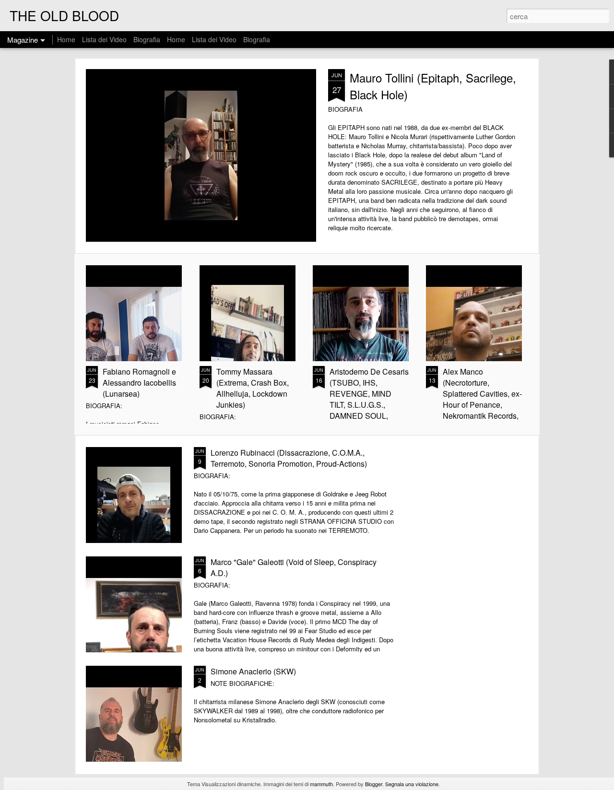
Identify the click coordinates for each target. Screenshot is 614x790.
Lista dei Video (105, 39)
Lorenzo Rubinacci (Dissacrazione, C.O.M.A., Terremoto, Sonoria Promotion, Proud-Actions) (289, 458)
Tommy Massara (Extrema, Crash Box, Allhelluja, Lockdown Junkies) (252, 388)
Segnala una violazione (411, 784)
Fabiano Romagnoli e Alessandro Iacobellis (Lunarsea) (139, 382)
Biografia (146, 39)
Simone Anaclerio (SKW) (253, 671)
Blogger (373, 784)
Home (66, 39)
